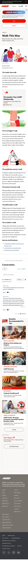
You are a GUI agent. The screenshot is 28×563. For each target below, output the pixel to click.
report (22, 292)
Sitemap (3, 535)
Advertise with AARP (18, 500)
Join (14, 21)
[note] (14, 63)
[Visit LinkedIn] (18, 552)
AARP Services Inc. (17, 511)
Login (19, 6)
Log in (18, 268)
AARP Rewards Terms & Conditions (9, 540)
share (17, 292)
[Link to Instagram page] (14, 552)
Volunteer (4, 495)
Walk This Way (11, 35)
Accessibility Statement (15, 538)
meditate (20, 175)
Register (14, 6)
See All (14, 429)
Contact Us (16, 490)
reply (4, 292)
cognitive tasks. (18, 219)
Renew (14, 25)
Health (4, 32)
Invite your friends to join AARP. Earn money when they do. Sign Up (12, 2)
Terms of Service (5, 538)
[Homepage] (5, 6)
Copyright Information (6, 543)
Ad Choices (19, 545)
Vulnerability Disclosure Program (8, 545)
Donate (3, 492)
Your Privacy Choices (6, 548)
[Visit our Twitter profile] (9, 552)
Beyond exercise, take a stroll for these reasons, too (12, 39)
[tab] (6, 280)
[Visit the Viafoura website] (23, 313)
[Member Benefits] (5, 321)
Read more (23, 306)
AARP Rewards (5, 500)
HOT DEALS (8, 438)
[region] (14, 290)
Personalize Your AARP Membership (13, 98)
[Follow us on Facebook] (4, 552)
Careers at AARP (17, 503)
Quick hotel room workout (11, 250)
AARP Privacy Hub (11, 535)
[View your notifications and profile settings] (25, 279)
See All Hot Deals (14, 446)
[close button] (26, 10)
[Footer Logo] (14, 478)
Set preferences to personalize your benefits (12, 102)
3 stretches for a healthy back (12, 248)
